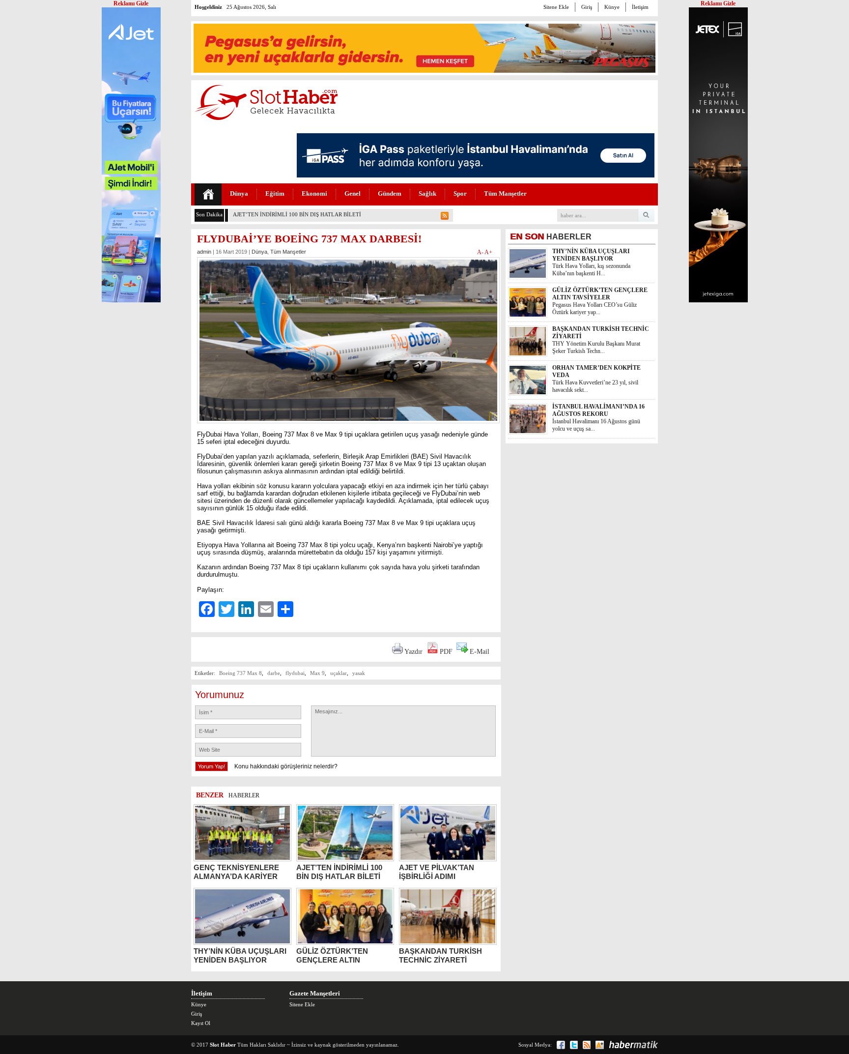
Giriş (586, 7)
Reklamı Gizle (718, 3)
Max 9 (317, 673)
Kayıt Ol (200, 1023)
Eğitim (274, 193)
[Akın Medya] (599, 1045)
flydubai (295, 673)
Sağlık (427, 193)
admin (204, 252)
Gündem (389, 193)
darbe (273, 673)
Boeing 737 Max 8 (240, 673)
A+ (488, 252)
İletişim (640, 7)
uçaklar (338, 673)
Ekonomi (314, 193)
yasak (358, 673)
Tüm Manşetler (505, 193)
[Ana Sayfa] (208, 194)
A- (480, 252)
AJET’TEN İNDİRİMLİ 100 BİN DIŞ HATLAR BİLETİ (297, 214)
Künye (612, 7)
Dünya (239, 193)
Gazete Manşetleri (314, 993)
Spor (460, 193)
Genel (352, 193)
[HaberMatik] (633, 1045)
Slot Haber (223, 1045)
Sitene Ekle (556, 7)
